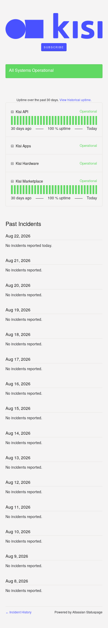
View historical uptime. (75, 99)
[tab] (12, 120)
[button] (54, 47)
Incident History (18, 612)
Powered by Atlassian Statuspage (78, 612)
